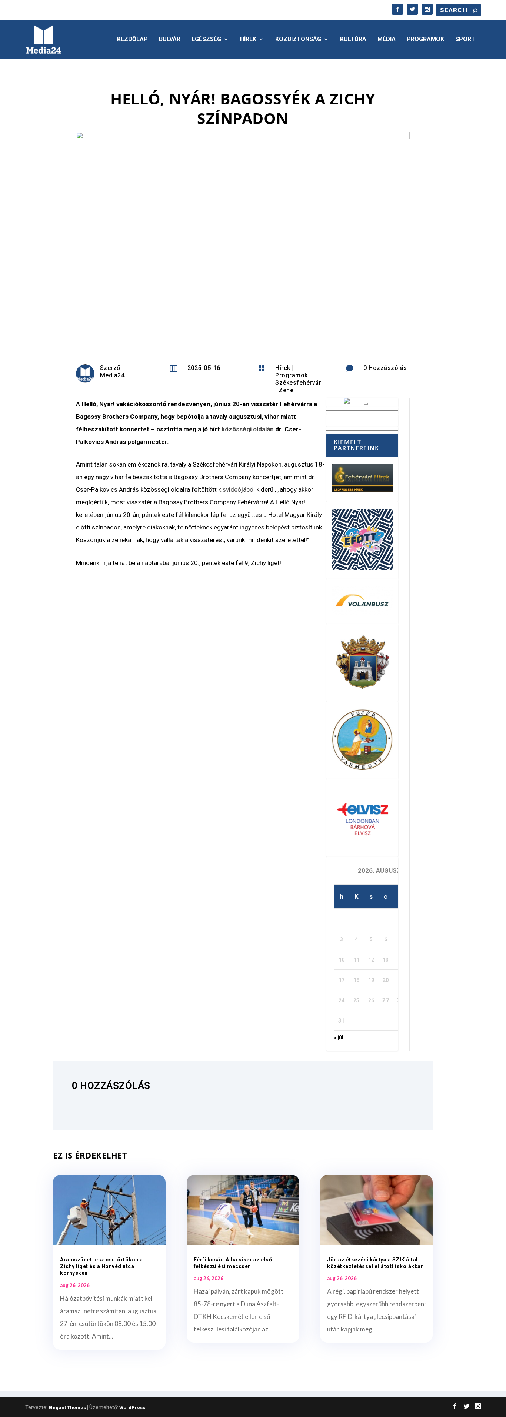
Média (386, 39)
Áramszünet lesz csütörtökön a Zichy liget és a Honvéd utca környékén (101, 1266)
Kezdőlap (132, 39)
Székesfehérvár (298, 382)
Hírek (248, 39)
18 (356, 980)
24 (341, 1000)
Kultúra (353, 39)
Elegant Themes (67, 1407)
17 (341, 980)
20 (386, 980)
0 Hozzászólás (385, 367)
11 (356, 960)
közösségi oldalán (248, 429)
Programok (425, 39)
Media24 (112, 375)
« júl (338, 1037)
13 (386, 960)
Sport (465, 39)
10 (341, 960)
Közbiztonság (298, 39)
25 (356, 1000)
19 (371, 980)
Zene (286, 390)
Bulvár (169, 39)
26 (371, 1000)
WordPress (132, 1407)
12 (371, 960)
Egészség (206, 39)
